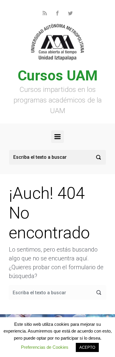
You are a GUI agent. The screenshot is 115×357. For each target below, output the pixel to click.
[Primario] (57, 136)
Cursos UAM (58, 75)
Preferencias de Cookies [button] (44, 347)
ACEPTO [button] (87, 347)
